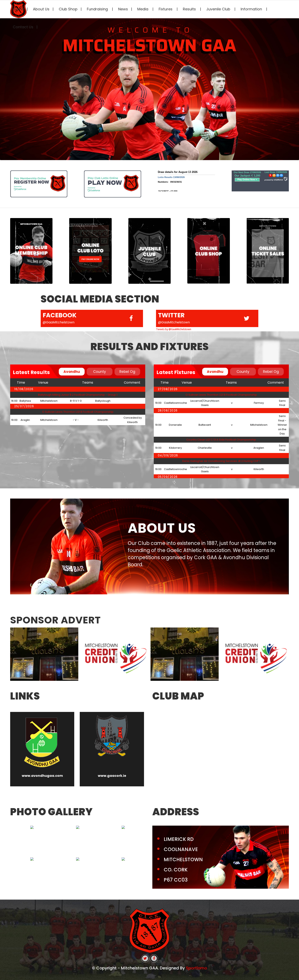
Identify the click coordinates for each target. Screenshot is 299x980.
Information (252, 9)
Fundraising (98, 9)
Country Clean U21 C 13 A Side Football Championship (221, 440)
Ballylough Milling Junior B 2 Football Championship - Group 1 (77, 395)
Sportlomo (196, 968)
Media (143, 9)
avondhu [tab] (71, 371)
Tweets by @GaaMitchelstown (173, 329)
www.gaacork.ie (112, 775)
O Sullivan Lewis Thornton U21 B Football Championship (77, 412)
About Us (41, 9)
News (123, 9)
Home (18, 9)
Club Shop (68, 9)
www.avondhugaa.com (42, 775)
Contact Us (23, 26)
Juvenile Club (218, 9)
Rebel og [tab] (127, 371)
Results (190, 9)
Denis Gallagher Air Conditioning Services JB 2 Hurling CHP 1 (221, 461)
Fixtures (166, 9)
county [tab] (99, 371)
